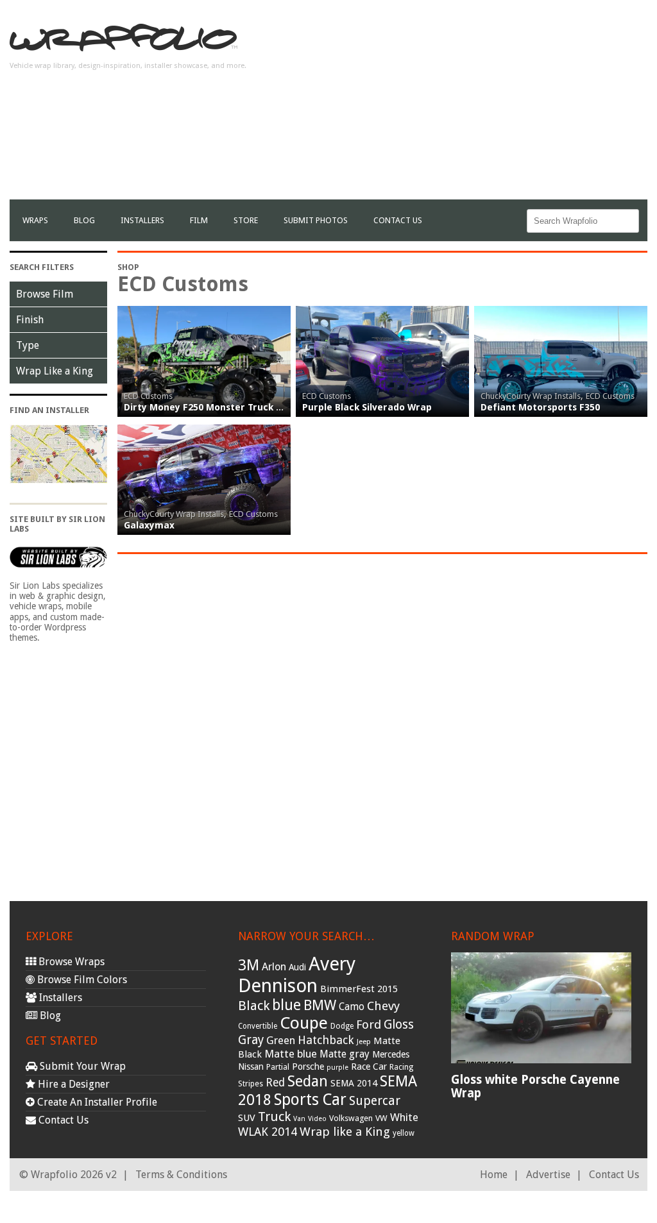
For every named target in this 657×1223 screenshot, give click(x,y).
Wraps (35, 220)
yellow (403, 1133)
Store (246, 220)
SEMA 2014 (353, 1083)
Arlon (274, 967)
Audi (297, 967)
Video (317, 1119)
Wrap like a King (345, 1131)
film (199, 220)
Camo (351, 1007)
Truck (274, 1116)
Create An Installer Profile (96, 1102)
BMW (319, 1005)
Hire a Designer (72, 1084)
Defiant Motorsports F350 (540, 407)
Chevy (383, 1006)
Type (27, 345)
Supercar (374, 1100)
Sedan (307, 1081)
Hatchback (326, 1040)
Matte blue (290, 1053)
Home (494, 1174)
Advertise (548, 1174)
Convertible (257, 1026)
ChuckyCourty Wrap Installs (531, 396)
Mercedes (390, 1054)
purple (337, 1067)
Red (275, 1082)
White (404, 1117)
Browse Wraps (70, 962)
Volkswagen (351, 1118)
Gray (251, 1040)
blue (286, 1005)
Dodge (342, 1026)
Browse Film (44, 294)
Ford (368, 1024)
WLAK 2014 (267, 1131)
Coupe (304, 1023)
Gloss (399, 1024)
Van (299, 1119)
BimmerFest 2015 (359, 989)
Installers (142, 220)
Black (253, 1005)
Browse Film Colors (81, 980)
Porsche (308, 1066)
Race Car (369, 1066)
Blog (84, 220)
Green (280, 1040)
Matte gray (345, 1054)
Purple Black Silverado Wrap (367, 407)
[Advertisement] (497, 109)
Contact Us (397, 220)
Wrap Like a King (54, 371)
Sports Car (310, 1099)
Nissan (251, 1066)
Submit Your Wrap (81, 1066)
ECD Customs (148, 396)
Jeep (364, 1041)
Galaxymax (149, 525)
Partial (277, 1067)
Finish (30, 320)
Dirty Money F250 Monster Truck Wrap (212, 407)
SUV (246, 1118)
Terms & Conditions (181, 1174)
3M (248, 965)
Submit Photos (316, 220)
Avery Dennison (296, 975)
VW (381, 1118)
